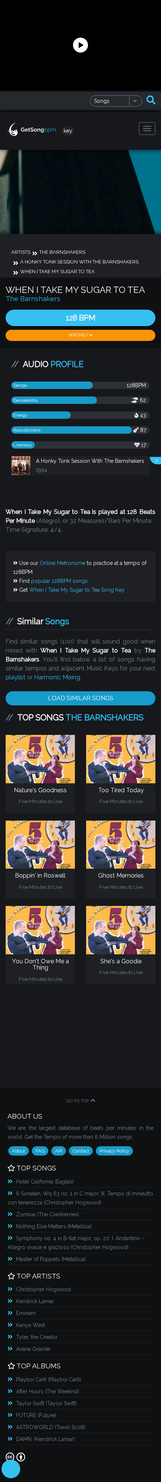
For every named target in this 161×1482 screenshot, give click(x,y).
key (68, 131)
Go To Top (77, 1100)
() (45, 1182)
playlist (15, 677)
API (58, 1151)
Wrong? (79, 335)
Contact (81, 1151)
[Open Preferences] (10, 1469)
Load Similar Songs (80, 698)
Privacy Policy (114, 1151)
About (18, 1151)
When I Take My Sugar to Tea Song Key (77, 590)
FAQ (40, 1151)
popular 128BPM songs (59, 581)
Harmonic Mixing (57, 677)
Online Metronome (62, 563)
